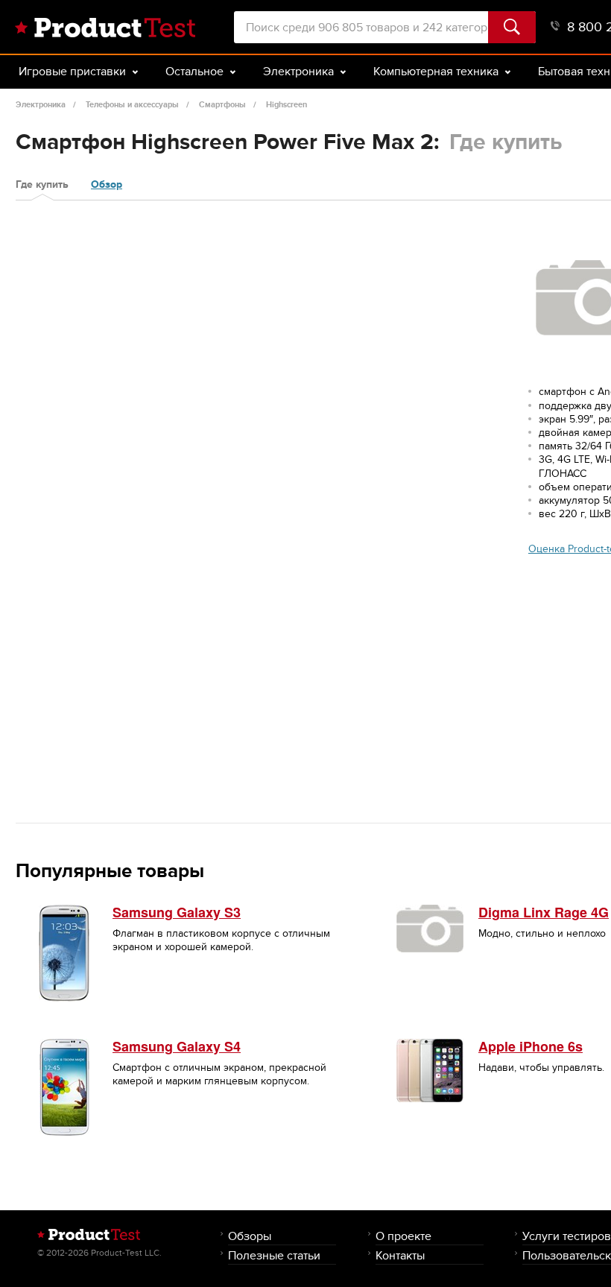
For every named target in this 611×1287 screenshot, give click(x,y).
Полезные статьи (274, 1255)
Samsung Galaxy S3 (177, 912)
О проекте (403, 1236)
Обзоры (249, 1236)
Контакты (400, 1255)
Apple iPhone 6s (530, 1046)
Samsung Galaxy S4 (177, 1046)
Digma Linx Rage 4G (543, 912)
